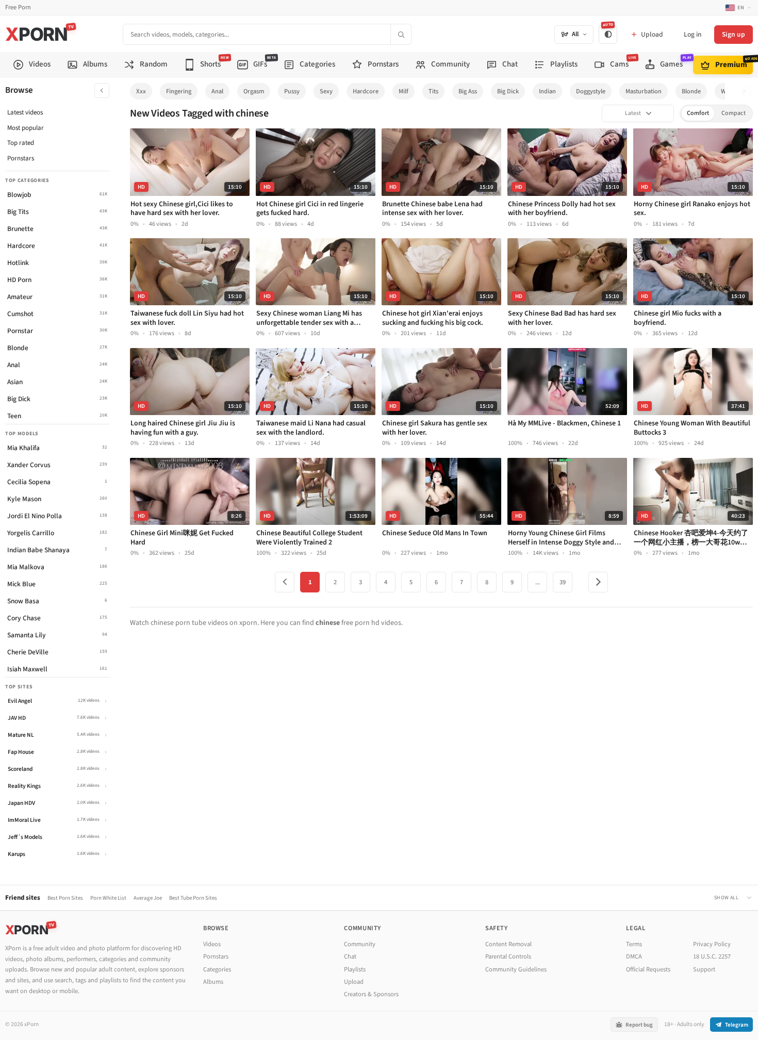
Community (359, 944)
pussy (292, 91)
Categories (217, 969)
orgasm (253, 91)
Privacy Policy (712, 944)
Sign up (733, 34)
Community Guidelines (516, 969)
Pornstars (20, 158)
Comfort (698, 113)
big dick (508, 91)
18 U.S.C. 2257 (712, 956)
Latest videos (25, 112)
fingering (178, 91)
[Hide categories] (101, 90)
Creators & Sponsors (371, 994)
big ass (467, 91)
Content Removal (508, 944)
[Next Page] (598, 582)
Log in (692, 34)
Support (704, 969)
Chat (350, 956)
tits (433, 91)
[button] (746, 91)
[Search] (400, 34)
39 (562, 582)
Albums (213, 981)
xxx (141, 91)
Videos (212, 944)
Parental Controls (508, 956)
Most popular (25, 128)
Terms (634, 944)
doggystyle (590, 91)
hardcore (365, 91)
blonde (691, 91)
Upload (354, 981)
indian (547, 91)
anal (217, 91)
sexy (326, 91)
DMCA (634, 956)
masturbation (643, 91)
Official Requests (648, 969)
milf (403, 91)
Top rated (20, 142)
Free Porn (18, 7)
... (537, 582)
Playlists (355, 969)
